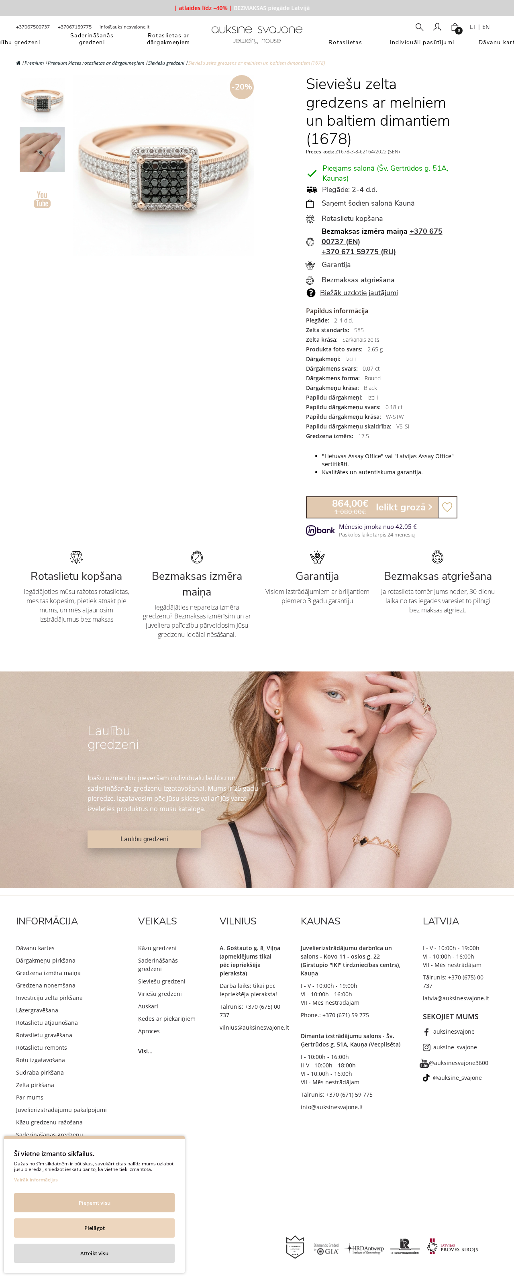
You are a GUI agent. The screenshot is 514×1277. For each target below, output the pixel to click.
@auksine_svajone (457, 1077)
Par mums (29, 1097)
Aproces (149, 1031)
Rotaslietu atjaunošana (47, 1022)
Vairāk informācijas (36, 1179)
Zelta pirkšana (35, 1085)
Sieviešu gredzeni (166, 62)
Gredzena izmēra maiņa (48, 973)
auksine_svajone (455, 1047)
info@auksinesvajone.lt (124, 27)
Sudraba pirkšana (40, 1072)
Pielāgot (94, 1228)
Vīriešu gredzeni (160, 994)
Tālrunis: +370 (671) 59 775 (337, 1094)
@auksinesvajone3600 (458, 1063)
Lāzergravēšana (37, 1010)
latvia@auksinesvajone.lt (456, 998)
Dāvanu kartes (35, 948)
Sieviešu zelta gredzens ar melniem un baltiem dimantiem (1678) (256, 62)
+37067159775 (75, 27)
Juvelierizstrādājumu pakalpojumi (61, 1110)
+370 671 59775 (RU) (359, 252)
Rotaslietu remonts (41, 1047)
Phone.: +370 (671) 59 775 (335, 1015)
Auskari (148, 1006)
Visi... (145, 1051)
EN (486, 27)
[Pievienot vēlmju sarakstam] (448, 507)
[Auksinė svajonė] (257, 37)
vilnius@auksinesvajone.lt (254, 1027)
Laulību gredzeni (144, 839)
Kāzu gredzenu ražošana (49, 1122)
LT (473, 27)
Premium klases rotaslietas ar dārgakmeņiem (96, 62)
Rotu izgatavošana (40, 1060)
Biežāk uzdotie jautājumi (359, 293)
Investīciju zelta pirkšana (49, 998)
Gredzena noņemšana (45, 985)
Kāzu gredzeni (157, 948)
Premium (34, 62)
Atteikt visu (94, 1253)
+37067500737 (33, 27)
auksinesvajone (454, 1031)
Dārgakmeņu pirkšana (45, 960)
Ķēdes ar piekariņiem (167, 1018)
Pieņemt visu (94, 1202)
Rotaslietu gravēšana (44, 1035)
